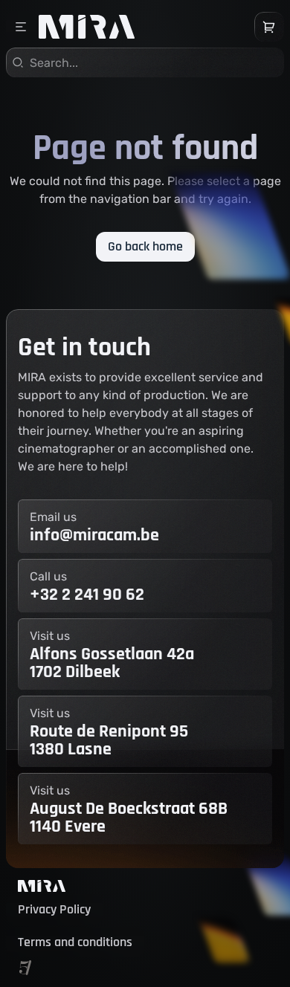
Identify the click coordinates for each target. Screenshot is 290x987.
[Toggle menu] (21, 27)
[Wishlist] (269, 27)
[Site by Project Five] (25, 967)
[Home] (87, 27)
